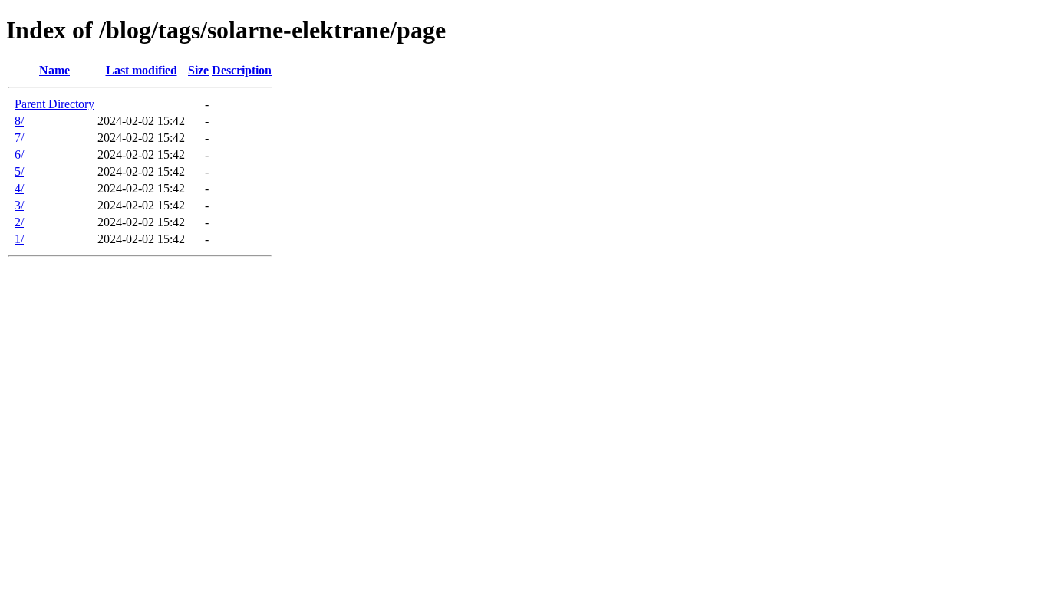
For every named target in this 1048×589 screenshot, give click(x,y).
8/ (19, 120)
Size (198, 70)
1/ (19, 238)
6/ (19, 154)
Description (242, 70)
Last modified (141, 70)
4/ (19, 188)
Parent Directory (54, 103)
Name (54, 70)
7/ (19, 137)
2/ (19, 222)
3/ (19, 205)
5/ (19, 171)
